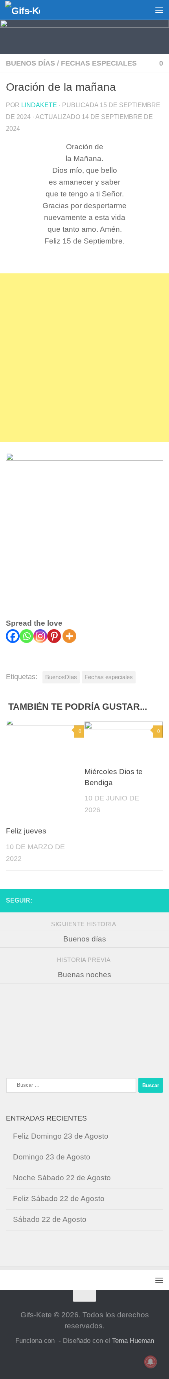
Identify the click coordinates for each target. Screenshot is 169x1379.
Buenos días (30, 63)
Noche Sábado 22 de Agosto (62, 1178)
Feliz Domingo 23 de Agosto (60, 1136)
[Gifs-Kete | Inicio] (28, 10)
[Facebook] (13, 636)
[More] (69, 636)
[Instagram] (40, 636)
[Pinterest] (54, 636)
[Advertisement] (84, 357)
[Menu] (159, 10)
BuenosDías (61, 677)
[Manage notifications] (150, 1361)
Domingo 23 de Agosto (51, 1157)
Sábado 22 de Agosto (49, 1219)
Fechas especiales (99, 63)
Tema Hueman (133, 1340)
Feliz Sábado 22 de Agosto (59, 1198)
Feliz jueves (26, 831)
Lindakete (39, 104)
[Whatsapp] (26, 636)
